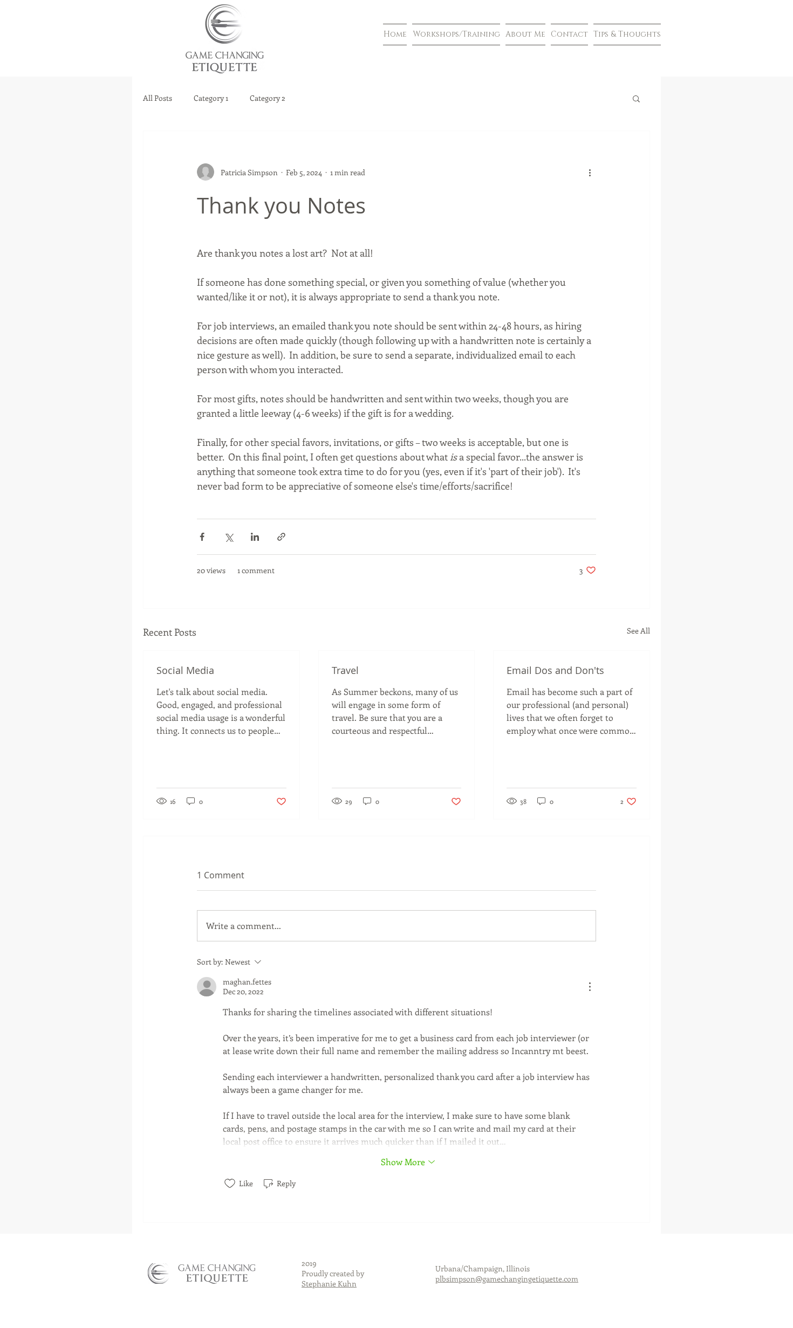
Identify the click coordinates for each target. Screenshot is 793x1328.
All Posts (157, 98)
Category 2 (267, 98)
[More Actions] (589, 986)
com (571, 1279)
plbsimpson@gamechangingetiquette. (499, 1279)
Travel (345, 670)
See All (638, 630)
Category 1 (211, 98)
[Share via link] (281, 537)
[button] (636, 98)
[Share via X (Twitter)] (228, 537)
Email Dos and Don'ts (555, 670)
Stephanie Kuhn (329, 1283)
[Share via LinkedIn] (255, 537)
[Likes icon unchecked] (230, 1183)
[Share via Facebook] (202, 537)
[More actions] (589, 172)
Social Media (185, 670)
